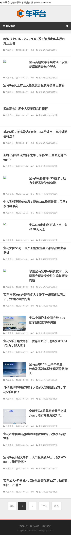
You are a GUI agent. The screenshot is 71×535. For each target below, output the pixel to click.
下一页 (44, 505)
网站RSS (46, 526)
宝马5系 (42, 50)
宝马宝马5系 (51, 50)
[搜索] (67, 26)
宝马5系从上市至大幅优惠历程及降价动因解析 (33, 85)
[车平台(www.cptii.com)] (31, 14)
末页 (56, 505)
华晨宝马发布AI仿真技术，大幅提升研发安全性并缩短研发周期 (48, 276)
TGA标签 (23, 526)
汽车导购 (10, 50)
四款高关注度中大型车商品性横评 (25, 108)
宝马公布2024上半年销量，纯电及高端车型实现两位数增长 (48, 369)
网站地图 (34, 526)
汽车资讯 (10, 77)
